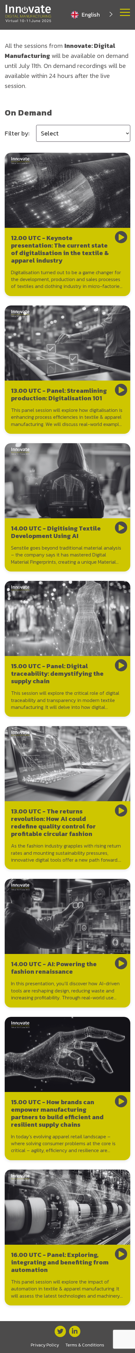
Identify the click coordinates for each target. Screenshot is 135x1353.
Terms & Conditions (84, 1345)
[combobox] (92, 14)
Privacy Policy (45, 1345)
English (91, 14)
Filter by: (17, 133)
